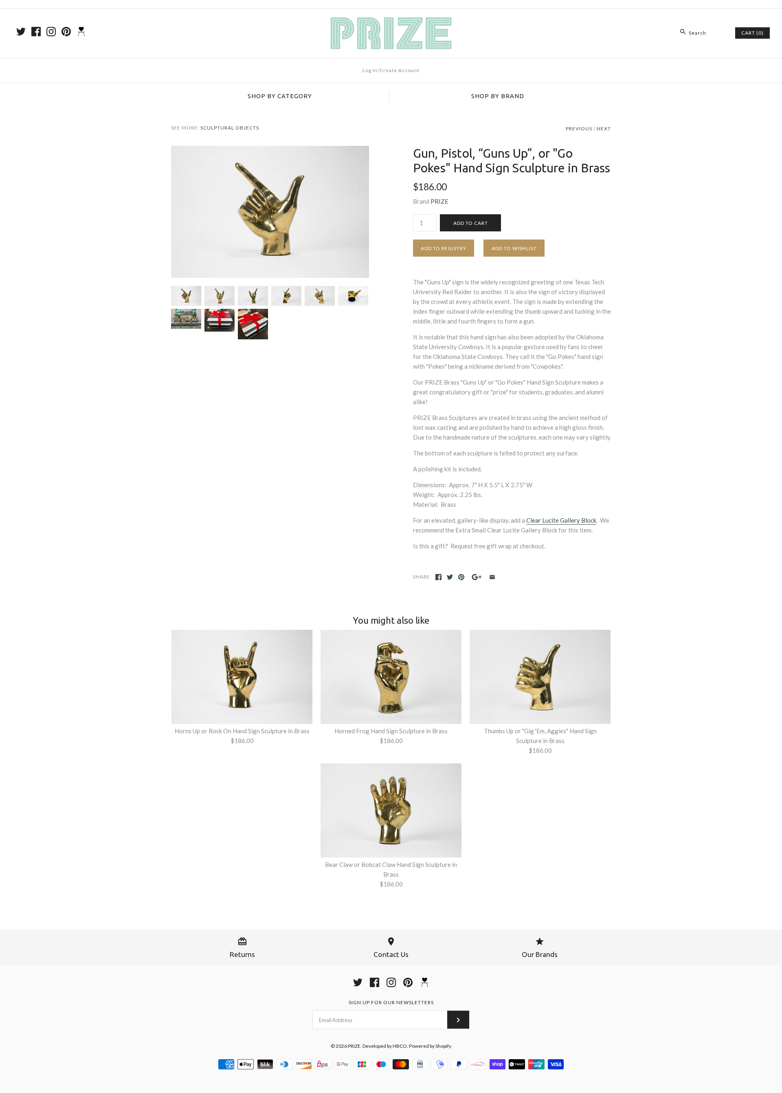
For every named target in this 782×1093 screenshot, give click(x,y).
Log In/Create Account (391, 70)
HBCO (400, 1046)
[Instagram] (51, 31)
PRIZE (439, 201)
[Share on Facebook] (438, 577)
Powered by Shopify (430, 1046)
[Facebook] (36, 31)
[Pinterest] (66, 31)
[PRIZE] (391, 21)
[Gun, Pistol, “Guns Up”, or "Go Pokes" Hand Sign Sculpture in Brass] (270, 150)
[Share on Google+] (477, 577)
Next (604, 128)
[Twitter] (21, 31)
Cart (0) (752, 33)
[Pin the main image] (461, 577)
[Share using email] (492, 577)
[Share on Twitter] (450, 577)
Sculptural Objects (229, 128)
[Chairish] (81, 31)
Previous (579, 128)
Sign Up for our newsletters (391, 1002)
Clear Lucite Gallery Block (561, 520)
